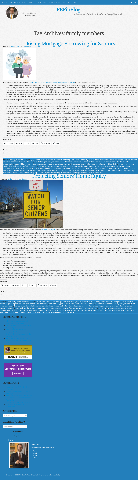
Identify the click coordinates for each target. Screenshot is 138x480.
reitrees (52, 170)
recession (33, 170)
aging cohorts (35, 160)
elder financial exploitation (104, 304)
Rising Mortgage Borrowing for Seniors (70, 43)
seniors (20, 160)
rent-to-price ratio (62, 170)
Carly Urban (75, 160)
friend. (106, 306)
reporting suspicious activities (115, 310)
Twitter (35, 451)
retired (77, 170)
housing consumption (38, 164)
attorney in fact (99, 302)
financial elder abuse (46, 306)
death (112, 160)
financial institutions (76, 306)
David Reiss (27, 47)
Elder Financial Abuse (87, 304)
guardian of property (7, 308)
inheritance (91, 164)
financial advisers (32, 306)
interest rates (100, 164)
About (31, 2)
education (6, 162)
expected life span (40, 162)
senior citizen (9, 312)
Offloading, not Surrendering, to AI (18, 402)
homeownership (97, 162)
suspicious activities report (52, 312)
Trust (64, 312)
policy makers (14, 170)
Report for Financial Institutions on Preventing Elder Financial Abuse (80, 310)
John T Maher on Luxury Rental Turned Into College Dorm (17, 322)
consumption (104, 160)
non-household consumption (55, 168)
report (54, 310)
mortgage (13, 160)
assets (91, 302)
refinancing (45, 170)
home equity (86, 162)
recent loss (40, 310)
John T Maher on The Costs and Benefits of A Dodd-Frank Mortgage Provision (18, 340)
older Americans (87, 168)
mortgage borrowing (81, 166)
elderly (13, 162)
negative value (39, 168)
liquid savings (129, 164)
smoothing (122, 170)
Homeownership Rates (111, 162)
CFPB (9, 302)
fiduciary (10, 306)
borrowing (66, 160)
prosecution (31, 310)
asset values (45, 160)
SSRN (34, 457)
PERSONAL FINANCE (120, 168)
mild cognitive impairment (88, 308)
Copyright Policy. (55, 475)
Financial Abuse (19, 306)
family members (53, 162)
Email (35, 453)
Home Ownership (23, 302)
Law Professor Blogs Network (14, 2)
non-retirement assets (73, 168)
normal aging (102, 308)
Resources (42, 2)
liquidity (5, 166)
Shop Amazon (54, 2)
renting (71, 170)
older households (100, 168)
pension (110, 168)
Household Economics (22, 164)
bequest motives (56, 160)
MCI (77, 308)
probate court (24, 170)
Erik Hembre (20, 162)
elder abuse (75, 304)
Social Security (18, 173)
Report (53, 230)
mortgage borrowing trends (99, 166)
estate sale (29, 162)
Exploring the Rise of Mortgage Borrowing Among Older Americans (51, 82)
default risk (119, 160)
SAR (127, 310)
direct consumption (130, 160)
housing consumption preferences (58, 164)
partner (123, 308)
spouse (26, 173)
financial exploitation (61, 306)
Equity (14, 302)
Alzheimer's (84, 302)
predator (23, 310)
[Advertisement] (66, 22)
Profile (35, 455)
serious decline (26, 312)
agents (76, 302)
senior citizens (106, 170)
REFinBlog (68, 9)
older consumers (114, 308)
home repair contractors (45, 308)
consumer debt (94, 160)
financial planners (66, 162)
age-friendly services (66, 302)
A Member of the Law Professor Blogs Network (98, 14)
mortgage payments (116, 166)
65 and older (40, 302)
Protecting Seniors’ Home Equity (69, 175)
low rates (70, 166)
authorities (109, 302)
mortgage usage (18, 168)
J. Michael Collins (111, 164)
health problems (21, 308)
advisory (56, 302)
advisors (49, 302)
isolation (58, 308)
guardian (130, 306)
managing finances (68, 308)
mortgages (29, 168)
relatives (48, 310)
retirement (83, 170)
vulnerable (70, 312)
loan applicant (14, 166)
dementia (52, 304)
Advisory (44, 230)
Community (84, 160)
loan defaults (24, 166)
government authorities (118, 306)
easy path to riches (63, 304)
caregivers (117, 302)
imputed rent (75, 164)
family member (125, 304)
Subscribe (67, 2)
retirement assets (94, 170)
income (83, 164)
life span (121, 164)
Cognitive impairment (13, 304)
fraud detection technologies (94, 306)
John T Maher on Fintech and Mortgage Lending (16, 331)
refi (39, 170)
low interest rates (60, 166)
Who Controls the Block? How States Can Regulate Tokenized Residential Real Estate (19, 398)
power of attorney (13, 310)
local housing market (45, 166)
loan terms (33, 166)
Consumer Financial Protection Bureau (34, 304)
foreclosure (77, 162)
